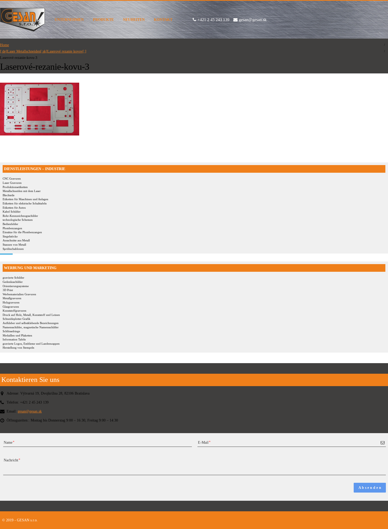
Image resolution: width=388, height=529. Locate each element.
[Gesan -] (22, 19)
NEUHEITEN (134, 20)
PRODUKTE (103, 20)
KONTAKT (163, 20)
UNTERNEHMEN (69, 20)
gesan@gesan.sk (30, 411)
